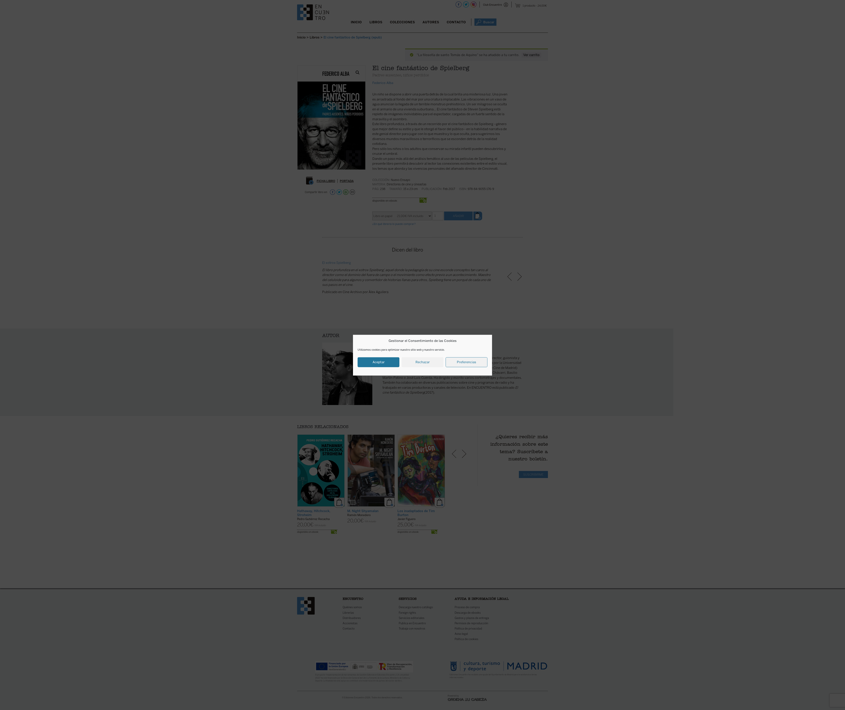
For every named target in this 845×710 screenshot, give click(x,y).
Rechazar (422, 362)
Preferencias (466, 362)
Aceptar (379, 362)
